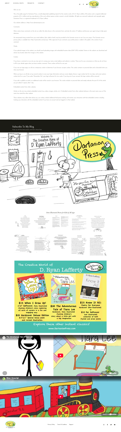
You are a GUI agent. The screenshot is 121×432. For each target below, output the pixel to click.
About (7, 3)
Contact (41, 3)
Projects (30, 3)
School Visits (18, 3)
